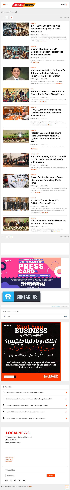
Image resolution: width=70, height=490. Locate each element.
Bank (32, 88)
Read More (42, 41)
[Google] (15, 480)
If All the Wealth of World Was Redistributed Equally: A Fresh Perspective (45, 29)
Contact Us (8, 461)
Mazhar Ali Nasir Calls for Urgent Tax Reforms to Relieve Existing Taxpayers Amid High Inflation (49, 73)
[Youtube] (24, 480)
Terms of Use (9, 459)
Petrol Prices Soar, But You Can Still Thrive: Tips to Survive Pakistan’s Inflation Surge (48, 159)
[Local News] (23, 7)
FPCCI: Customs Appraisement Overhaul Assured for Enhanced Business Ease (46, 113)
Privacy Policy (9, 457)
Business (33, 23)
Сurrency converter (56, 306)
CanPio (30, 486)
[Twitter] (20, 480)
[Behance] (6, 480)
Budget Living (35, 154)
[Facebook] (10, 480)
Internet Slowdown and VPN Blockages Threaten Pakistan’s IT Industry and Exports (47, 52)
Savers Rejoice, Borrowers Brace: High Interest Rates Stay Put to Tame (47, 180)
